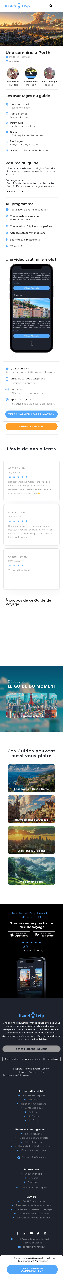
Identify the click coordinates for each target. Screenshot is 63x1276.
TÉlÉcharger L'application (32, 1269)
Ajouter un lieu (31, 1174)
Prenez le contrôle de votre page (31, 1209)
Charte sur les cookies (31, 1150)
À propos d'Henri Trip (31, 1091)
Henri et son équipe (31, 1095)
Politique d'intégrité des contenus (31, 1146)
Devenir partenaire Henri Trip (31, 1217)
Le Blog (31, 1120)
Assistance (31, 1182)
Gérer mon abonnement (31, 1049)
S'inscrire (31, 1178)
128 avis (24, 368)
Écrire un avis (32, 1169)
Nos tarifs (31, 1099)
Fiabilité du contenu (31, 1201)
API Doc (31, 1112)
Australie (14, 61)
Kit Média (31, 1116)
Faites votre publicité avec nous (31, 1205)
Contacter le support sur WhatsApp (31, 1059)
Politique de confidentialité (31, 1138)
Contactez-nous (31, 1108)
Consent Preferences (34, 1157)
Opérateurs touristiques (31, 1187)
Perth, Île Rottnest (19, 56)
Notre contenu (31, 1133)
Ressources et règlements (31, 1129)
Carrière (32, 1196)
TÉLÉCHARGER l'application (31, 414)
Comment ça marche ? (31, 426)
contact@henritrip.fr (34, 1247)
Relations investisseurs (31, 1103)
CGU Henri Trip (31, 1142)
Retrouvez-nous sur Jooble (31, 1213)
